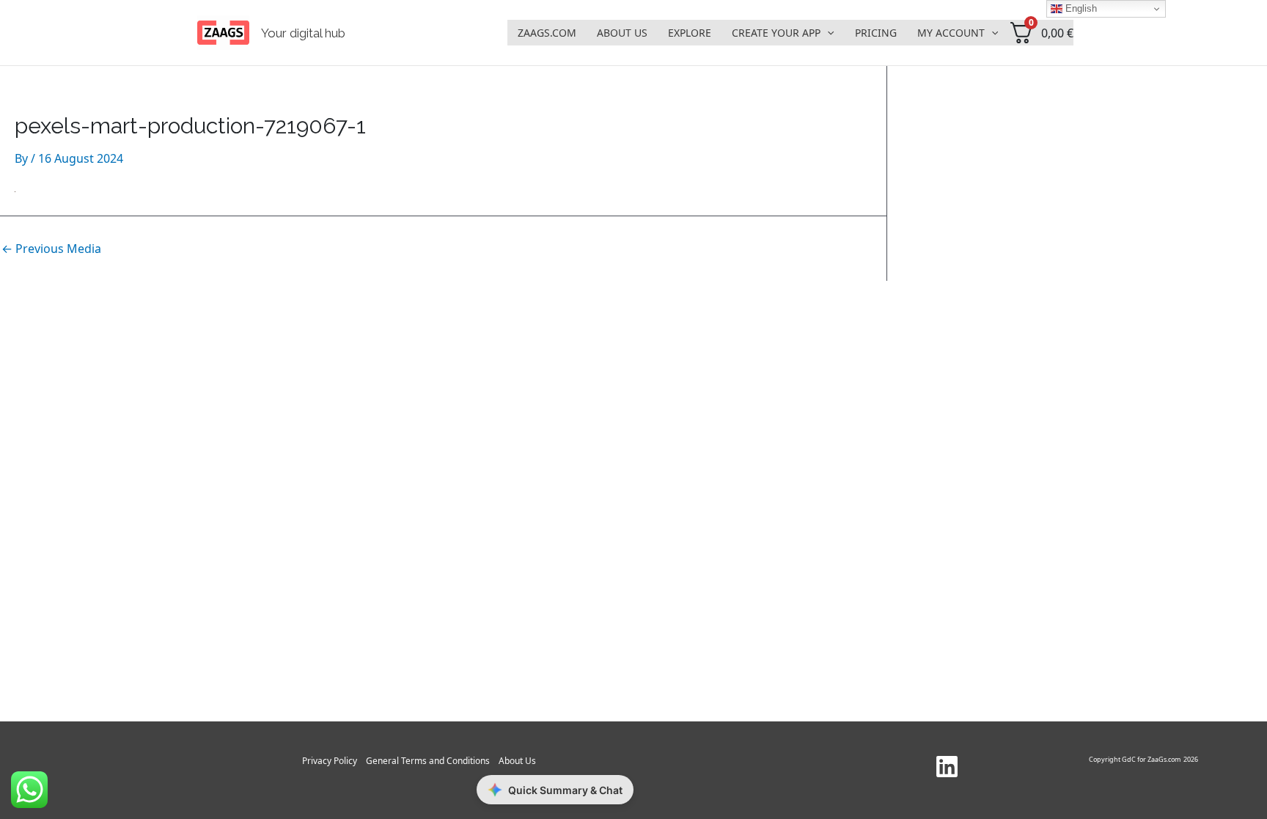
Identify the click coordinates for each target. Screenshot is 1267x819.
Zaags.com (547, 33)
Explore (689, 33)
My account (951, 33)
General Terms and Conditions (428, 760)
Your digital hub (303, 33)
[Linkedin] (947, 766)
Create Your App (776, 33)
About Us (622, 33)
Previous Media (51, 248)
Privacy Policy (329, 760)
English (1079, 8)
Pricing (876, 33)
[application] (827, 33)
